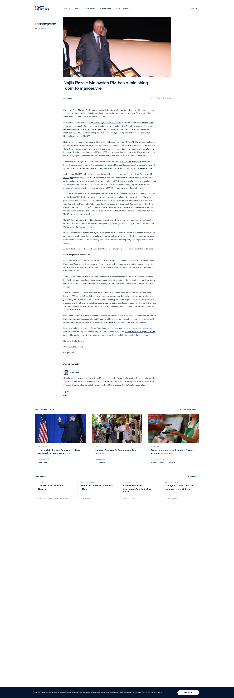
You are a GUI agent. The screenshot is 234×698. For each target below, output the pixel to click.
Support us (192, 8)
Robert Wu (170, 462)
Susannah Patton (171, 498)
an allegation (147, 122)
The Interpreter (105, 8)
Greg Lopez (67, 98)
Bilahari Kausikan (62, 498)
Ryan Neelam (85, 498)
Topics (65, 8)
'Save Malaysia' (145, 168)
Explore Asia (191, 476)
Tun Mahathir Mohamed (130, 161)
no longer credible (87, 283)
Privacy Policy (157, 692)
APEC (82, 347)
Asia (36, 29)
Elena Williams (100, 462)
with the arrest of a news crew (117, 322)
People (125, 8)
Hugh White (42, 462)
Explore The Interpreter (187, 409)
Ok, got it (188, 693)
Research (77, 8)
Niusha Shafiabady (158, 462)
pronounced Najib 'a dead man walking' (106, 122)
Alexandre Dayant (129, 498)
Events (117, 8)
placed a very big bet (105, 303)
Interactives (90, 8)
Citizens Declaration (115, 168)
